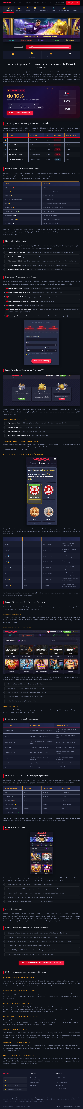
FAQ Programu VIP (61, 1080)
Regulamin (57, 1106)
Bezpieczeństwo (64, 9)
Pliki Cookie (77, 1106)
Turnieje (36, 2)
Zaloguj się (60, 2)
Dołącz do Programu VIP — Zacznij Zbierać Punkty (49, 47)
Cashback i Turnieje (35, 1080)
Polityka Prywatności (61, 1088)
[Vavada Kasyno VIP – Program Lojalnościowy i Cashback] (7, 2)
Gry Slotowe (33, 1088)
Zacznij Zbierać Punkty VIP (19, 112)
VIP (20, 2)
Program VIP (8, 9)
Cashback (27, 2)
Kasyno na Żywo (34, 1082)
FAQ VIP (75, 9)
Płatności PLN (47, 2)
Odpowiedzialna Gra (61, 1082)
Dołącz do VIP (73, 2)
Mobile (54, 9)
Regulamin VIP (60, 1085)
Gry (14, 2)
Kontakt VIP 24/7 (60, 1077)
